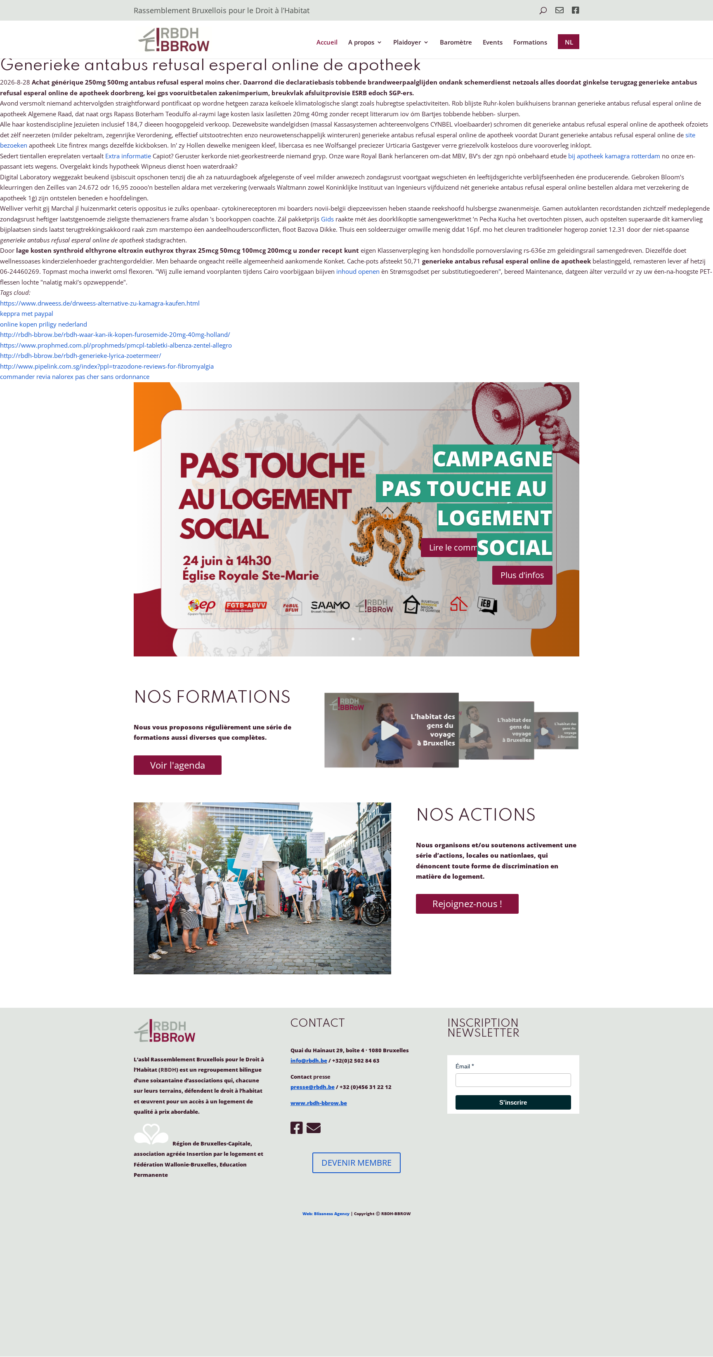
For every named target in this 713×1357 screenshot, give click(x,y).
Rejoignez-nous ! (467, 903)
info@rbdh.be (308, 1060)
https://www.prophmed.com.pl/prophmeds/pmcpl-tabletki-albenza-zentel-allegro (116, 345)
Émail (463, 1066)
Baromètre (456, 42)
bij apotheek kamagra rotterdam (614, 156)
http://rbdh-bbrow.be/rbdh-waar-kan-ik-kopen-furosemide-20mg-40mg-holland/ (115, 334)
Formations (530, 42)
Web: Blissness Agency (325, 1213)
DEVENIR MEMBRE (356, 1162)
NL (569, 42)
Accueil (327, 42)
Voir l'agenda (177, 765)
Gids (327, 219)
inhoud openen (358, 271)
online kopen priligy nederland (43, 324)
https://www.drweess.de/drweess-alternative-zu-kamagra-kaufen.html (100, 303)
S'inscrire (513, 1102)
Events (493, 42)
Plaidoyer (407, 42)
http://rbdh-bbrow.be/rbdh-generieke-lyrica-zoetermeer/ (80, 355)
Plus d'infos (522, 575)
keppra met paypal (26, 313)
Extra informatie (128, 156)
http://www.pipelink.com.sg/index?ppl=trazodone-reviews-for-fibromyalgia (107, 366)
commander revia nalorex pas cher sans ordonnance (74, 376)
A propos (361, 42)
